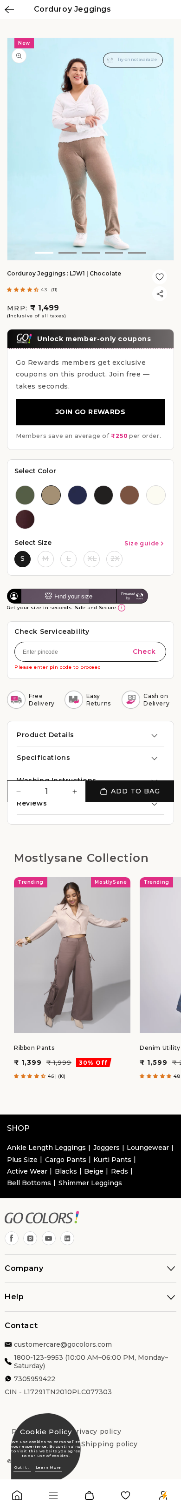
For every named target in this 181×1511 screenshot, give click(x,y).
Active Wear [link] (27, 1171)
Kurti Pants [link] (112, 1159)
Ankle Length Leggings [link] (46, 1147)
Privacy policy (96, 1431)
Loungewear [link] (148, 1147)
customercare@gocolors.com (63, 1344)
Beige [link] (93, 1171)
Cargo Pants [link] (65, 1159)
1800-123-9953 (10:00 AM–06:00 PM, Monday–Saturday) (91, 1361)
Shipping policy (109, 1444)
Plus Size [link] (22, 1159)
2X (115, 558)
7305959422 (34, 1379)
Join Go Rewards (90, 412)
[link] (17, 1497)
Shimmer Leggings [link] (90, 1183)
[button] (24, 290)
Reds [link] (119, 1171)
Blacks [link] (66, 1171)
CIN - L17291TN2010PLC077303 (58, 1392)
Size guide (141, 543)
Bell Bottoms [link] (29, 1183)
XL (92, 558)
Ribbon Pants (34, 1047)
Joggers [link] (106, 1147)
